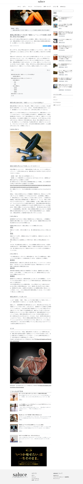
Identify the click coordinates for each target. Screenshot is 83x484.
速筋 (15, 84)
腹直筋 (15, 87)
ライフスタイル (38, 6)
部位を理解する (16, 85)
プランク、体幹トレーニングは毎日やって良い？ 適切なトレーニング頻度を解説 (65, 71)
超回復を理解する (16, 76)
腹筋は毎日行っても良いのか (17, 93)
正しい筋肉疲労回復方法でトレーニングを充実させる (65, 18)
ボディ (24, 6)
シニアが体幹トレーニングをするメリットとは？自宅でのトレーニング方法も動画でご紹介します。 (35, 405)
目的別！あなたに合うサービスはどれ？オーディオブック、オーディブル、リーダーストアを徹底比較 (65, 86)
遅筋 (15, 82)
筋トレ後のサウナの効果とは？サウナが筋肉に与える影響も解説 (65, 79)
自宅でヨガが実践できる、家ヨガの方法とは (29, 435)
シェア (50, 45)
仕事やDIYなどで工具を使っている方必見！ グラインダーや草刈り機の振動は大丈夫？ (65, 33)
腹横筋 (15, 91)
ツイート (45, 45)
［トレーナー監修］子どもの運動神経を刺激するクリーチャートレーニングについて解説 (65, 25)
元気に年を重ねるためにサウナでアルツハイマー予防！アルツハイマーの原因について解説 (65, 47)
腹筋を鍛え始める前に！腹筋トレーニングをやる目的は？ (23, 74)
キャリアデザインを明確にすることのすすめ (65, 40)
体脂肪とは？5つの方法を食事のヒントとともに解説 (31, 424)
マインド (30, 6)
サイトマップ (56, 478)
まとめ (12, 95)
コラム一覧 (55, 6)
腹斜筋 (15, 89)
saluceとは (62, 6)
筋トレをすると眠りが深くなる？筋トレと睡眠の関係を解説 (33, 393)
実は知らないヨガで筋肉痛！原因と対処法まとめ (30, 414)
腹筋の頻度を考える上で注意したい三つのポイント (21, 78)
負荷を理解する (16, 80)
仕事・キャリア (47, 6)
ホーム (19, 6)
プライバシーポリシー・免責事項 (61, 477)
